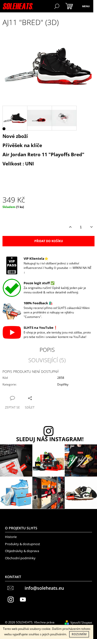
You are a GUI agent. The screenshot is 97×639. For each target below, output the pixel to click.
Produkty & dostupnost (22, 544)
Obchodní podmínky (20, 558)
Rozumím (79, 634)
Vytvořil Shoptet (81, 622)
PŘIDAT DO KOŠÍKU (48, 241)
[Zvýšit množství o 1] (70, 227)
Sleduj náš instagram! (50, 439)
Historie (11, 537)
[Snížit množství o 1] (91, 227)
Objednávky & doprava (22, 551)
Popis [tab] (47, 350)
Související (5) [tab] (47, 360)
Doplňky (62, 384)
